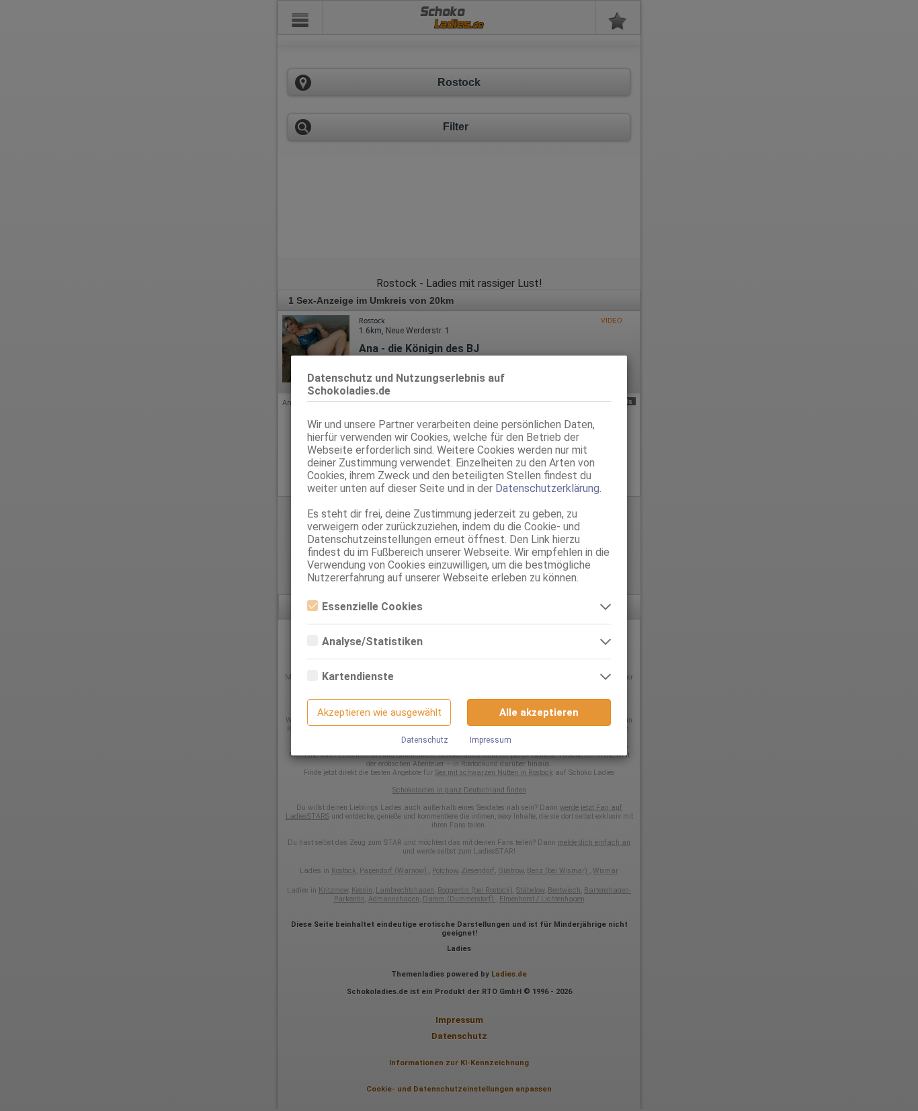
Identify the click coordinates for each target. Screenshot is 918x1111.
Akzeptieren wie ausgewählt (379, 712)
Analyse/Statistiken (372, 641)
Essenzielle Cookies (372, 606)
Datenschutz (424, 740)
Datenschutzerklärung (547, 488)
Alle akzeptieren (539, 712)
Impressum (490, 740)
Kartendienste (358, 676)
